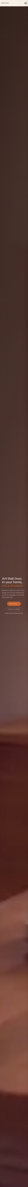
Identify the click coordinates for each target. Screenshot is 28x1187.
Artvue (5, 3)
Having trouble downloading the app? (14, 613)
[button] (25, 3)
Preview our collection (14, 609)
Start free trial (14, 604)
